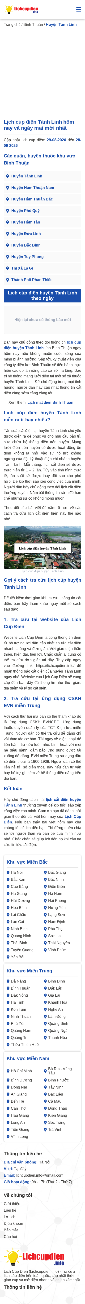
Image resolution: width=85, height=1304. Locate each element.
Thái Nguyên (59, 943)
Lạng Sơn (56, 915)
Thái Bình (19, 943)
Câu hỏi (10, 1237)
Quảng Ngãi (58, 1031)
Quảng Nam (21, 1031)
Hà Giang (19, 894)
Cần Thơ (18, 1108)
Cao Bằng (19, 887)
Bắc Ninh (56, 879)
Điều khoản (13, 1224)
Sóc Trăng (56, 1122)
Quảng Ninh (21, 936)
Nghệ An (55, 1009)
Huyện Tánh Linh (26, 176)
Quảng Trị (19, 1038)
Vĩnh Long (19, 1137)
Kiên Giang (57, 1115)
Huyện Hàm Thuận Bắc (32, 199)
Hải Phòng (57, 901)
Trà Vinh (55, 1130)
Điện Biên (56, 887)
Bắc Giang (57, 872)
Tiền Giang (20, 1130)
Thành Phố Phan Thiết (31, 280)
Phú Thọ (55, 929)
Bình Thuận (33, 25)
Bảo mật (11, 1230)
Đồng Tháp (57, 1108)
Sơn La (54, 936)
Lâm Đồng (57, 1016)
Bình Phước (58, 1080)
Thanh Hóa (57, 1038)
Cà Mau (54, 1101)
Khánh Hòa (57, 1002)
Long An (18, 1122)
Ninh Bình (19, 929)
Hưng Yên (57, 908)
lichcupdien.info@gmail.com (39, 1175)
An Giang (19, 1094)
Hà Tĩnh (17, 1002)
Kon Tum (18, 1009)
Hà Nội (17, 872)
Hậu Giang (20, 1115)
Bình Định (56, 981)
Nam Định (56, 922)
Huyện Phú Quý (25, 211)
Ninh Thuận (21, 1016)
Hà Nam (55, 894)
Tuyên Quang (22, 950)
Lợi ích (9, 1217)
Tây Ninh (56, 1087)
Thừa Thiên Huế (25, 1045)
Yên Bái (17, 957)
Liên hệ (10, 1210)
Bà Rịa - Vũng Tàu (60, 1071)
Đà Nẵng (18, 981)
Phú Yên (18, 1024)
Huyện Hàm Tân (25, 222)
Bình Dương (21, 1080)
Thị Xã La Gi (22, 268)
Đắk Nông (19, 995)
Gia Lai (54, 995)
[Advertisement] (42, 73)
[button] (78, 9)
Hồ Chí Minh (21, 1071)
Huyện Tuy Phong (27, 257)
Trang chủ (12, 25)
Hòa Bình (19, 908)
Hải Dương (20, 901)
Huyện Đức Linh (26, 234)
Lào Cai (17, 922)
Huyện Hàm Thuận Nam (32, 188)
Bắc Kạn (18, 879)
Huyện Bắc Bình (26, 245)
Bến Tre (17, 1101)
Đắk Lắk (55, 988)
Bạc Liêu (55, 1094)
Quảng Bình (58, 1024)
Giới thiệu (12, 1204)
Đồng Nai (19, 1087)
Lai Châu (18, 915)
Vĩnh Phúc (57, 950)
